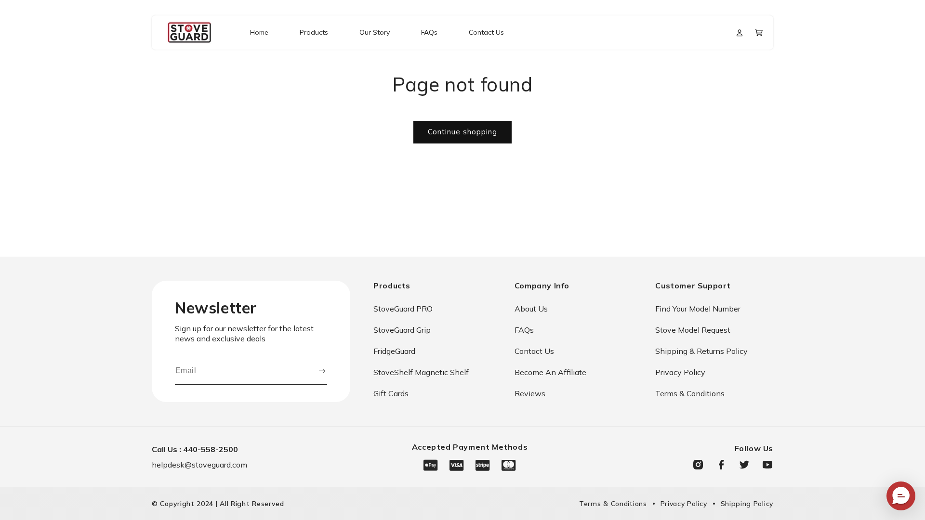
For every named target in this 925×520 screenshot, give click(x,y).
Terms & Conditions (690, 393)
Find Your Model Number (697, 308)
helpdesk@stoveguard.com (199, 464)
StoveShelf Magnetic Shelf (421, 372)
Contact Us (534, 351)
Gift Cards (391, 393)
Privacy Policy (680, 372)
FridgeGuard (394, 351)
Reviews (530, 393)
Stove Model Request (692, 330)
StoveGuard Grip (402, 330)
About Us (531, 308)
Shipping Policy (747, 503)
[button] (758, 32)
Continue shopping (462, 131)
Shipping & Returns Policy (701, 351)
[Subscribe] (322, 371)
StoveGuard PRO (403, 308)
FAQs (524, 330)
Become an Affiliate (550, 372)
